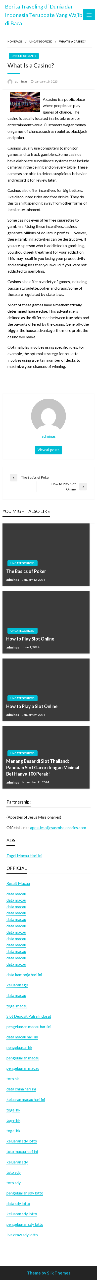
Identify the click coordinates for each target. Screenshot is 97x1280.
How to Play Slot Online (30, 639)
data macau (16, 900)
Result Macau (18, 883)
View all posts (48, 450)
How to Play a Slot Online (31, 706)
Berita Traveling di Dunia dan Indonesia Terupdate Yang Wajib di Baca (43, 15)
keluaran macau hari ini (25, 1099)
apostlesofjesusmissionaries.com (58, 827)
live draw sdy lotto (22, 1234)
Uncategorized (40, 41)
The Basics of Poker (26, 571)
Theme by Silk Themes (48, 1272)
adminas (21, 81)
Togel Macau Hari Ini (24, 855)
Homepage (14, 41)
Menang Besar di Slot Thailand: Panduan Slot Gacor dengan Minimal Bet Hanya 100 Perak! (42, 767)
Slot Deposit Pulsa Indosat (28, 1016)
